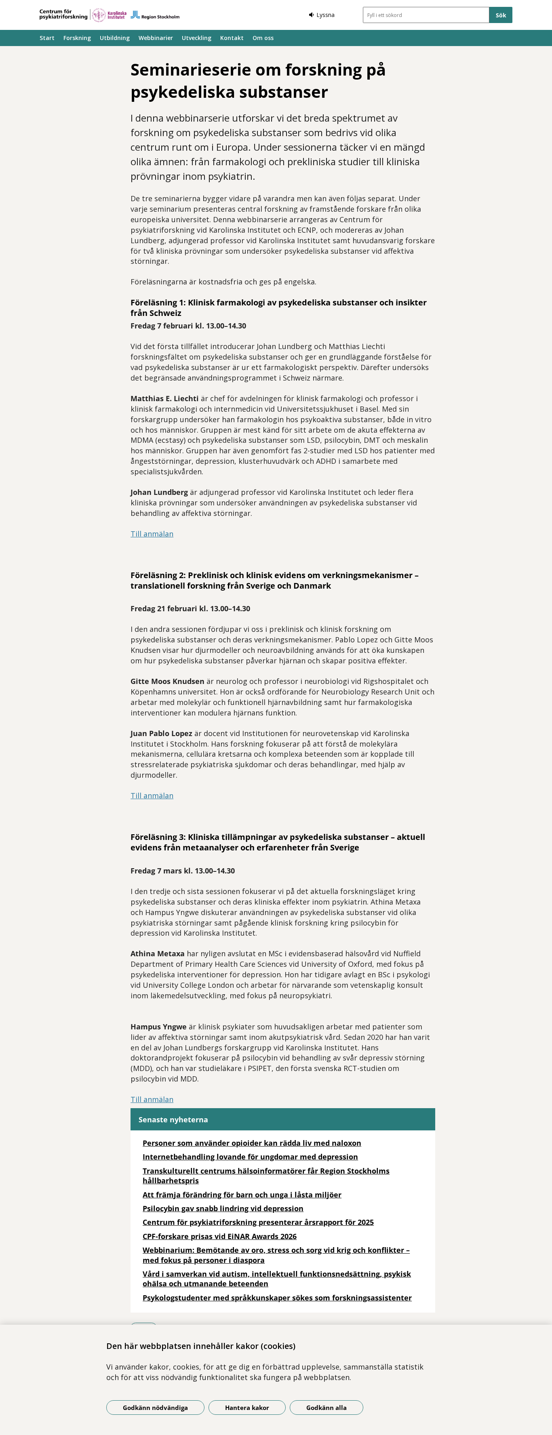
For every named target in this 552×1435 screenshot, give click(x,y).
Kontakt (232, 38)
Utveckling (196, 38)
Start (47, 38)
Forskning (77, 38)
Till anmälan (152, 534)
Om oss (263, 38)
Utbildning (115, 38)
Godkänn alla (326, 1407)
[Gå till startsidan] (109, 15)
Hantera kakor (247, 1407)
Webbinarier (156, 38)
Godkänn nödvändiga (155, 1407)
